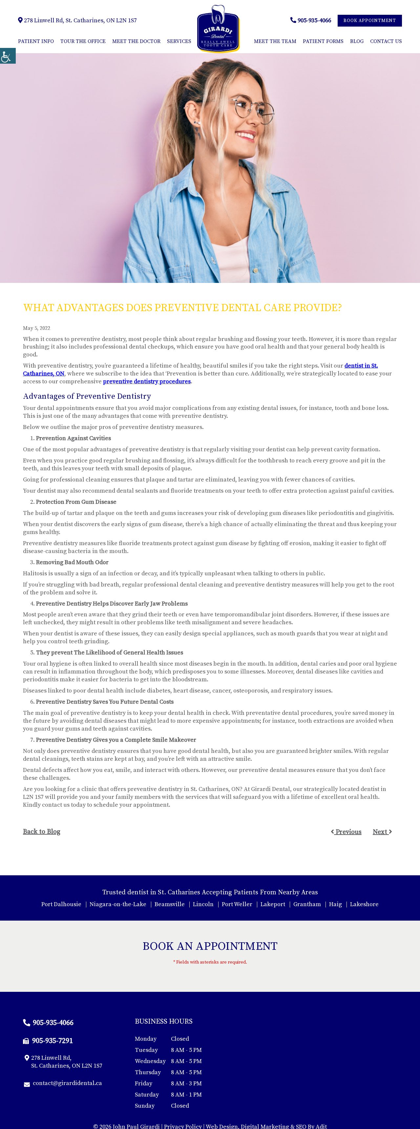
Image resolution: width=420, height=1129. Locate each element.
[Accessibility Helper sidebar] (8, 56)
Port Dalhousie (61, 904)
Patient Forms (323, 41)
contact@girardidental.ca (67, 1083)
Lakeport (273, 904)
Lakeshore (364, 904)
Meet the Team (275, 41)
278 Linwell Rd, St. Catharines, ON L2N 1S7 (80, 20)
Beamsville (170, 904)
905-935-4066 (313, 20)
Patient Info (36, 41)
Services (179, 41)
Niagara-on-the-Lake (118, 904)
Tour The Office (83, 41)
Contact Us (386, 41)
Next (381, 832)
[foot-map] (322, 1067)
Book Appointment (370, 21)
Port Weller (237, 904)
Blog (357, 41)
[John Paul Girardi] (218, 29)
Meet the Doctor (136, 41)
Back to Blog (41, 832)
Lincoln (203, 904)
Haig (335, 904)
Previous (348, 832)
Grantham (307, 904)
